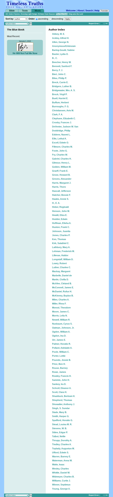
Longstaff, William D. (62, 259)
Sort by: (10, 19)
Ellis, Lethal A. (59, 138)
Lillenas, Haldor (60, 255)
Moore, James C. (60, 311)
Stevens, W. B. (59, 428)
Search (89, 10)
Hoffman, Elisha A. (61, 223)
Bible (12, 11)
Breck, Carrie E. (60, 82)
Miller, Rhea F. (59, 303)
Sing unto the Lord (76, 14)
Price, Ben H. (59, 364)
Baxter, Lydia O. (60, 54)
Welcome (71, 10)
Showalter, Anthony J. (63, 404)
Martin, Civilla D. (60, 279)
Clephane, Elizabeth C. (64, 118)
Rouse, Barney (60, 368)
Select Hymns (14, 14)
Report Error (94, 24)
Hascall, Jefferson (61, 191)
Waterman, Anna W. (62, 460)
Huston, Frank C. (61, 227)
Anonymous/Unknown (64, 46)
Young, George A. (61, 489)
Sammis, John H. (61, 380)
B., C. (55, 58)
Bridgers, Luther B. (62, 86)
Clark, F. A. (57, 114)
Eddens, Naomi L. (61, 134)
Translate (104, 11)
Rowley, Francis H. (61, 376)
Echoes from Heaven (46, 14)
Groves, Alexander (61, 179)
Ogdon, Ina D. (59, 336)
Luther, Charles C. (61, 267)
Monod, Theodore (61, 307)
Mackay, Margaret (61, 271)
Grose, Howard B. (61, 175)
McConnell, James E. (63, 287)
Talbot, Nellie (58, 436)
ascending (43, 19)
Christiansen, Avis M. (63, 110)
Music (38, 11)
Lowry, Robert (59, 263)
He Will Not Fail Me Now (25, 53)
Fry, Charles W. (60, 155)
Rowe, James (59, 372)
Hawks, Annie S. (60, 199)
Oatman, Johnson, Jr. (63, 328)
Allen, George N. (60, 42)
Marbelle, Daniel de (62, 275)
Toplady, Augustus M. (63, 448)
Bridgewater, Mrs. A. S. (63, 90)
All (7, 14)
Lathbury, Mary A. (61, 247)
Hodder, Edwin (59, 219)
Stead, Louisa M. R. (62, 424)
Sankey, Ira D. (59, 384)
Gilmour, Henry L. (61, 163)
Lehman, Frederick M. (63, 251)
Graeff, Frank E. (60, 171)
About (80, 10)
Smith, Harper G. (60, 416)
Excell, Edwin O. (60, 142)
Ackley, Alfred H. (60, 38)
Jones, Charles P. (61, 235)
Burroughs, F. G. (60, 106)
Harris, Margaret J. (61, 183)
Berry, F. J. (57, 70)
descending (57, 19)
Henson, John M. (61, 211)
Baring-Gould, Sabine (63, 50)
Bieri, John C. (59, 74)
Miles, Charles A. (60, 299)
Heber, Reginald (60, 207)
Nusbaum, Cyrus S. (62, 324)
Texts (25, 11)
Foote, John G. (59, 151)
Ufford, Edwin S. (60, 452)
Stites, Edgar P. (60, 432)
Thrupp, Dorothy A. (62, 440)
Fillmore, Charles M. (62, 147)
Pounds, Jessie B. (61, 360)
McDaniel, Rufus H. (62, 291)
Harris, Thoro (59, 187)
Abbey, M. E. (58, 34)
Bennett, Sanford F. (62, 66)
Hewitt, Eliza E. (59, 215)
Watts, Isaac (58, 464)
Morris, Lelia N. (60, 315)
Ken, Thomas (59, 239)
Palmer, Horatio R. (61, 344)
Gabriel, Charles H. (62, 159)
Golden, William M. (61, 167)
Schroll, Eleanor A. (61, 388)
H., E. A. (56, 203)
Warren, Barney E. (61, 456)
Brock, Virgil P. (59, 94)
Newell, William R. (61, 320)
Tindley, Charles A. (62, 444)
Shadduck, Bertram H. (63, 396)
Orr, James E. (59, 340)
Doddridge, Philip (61, 130)
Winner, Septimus (61, 484)
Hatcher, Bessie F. (61, 195)
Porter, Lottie (58, 356)
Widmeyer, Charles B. (63, 476)
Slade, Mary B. (59, 412)
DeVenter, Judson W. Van (65, 126)
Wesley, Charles (60, 468)
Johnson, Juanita (61, 231)
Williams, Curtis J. (61, 480)
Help (97, 10)
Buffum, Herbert (60, 102)
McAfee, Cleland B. (62, 283)
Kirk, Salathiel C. (60, 243)
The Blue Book (62, 14)
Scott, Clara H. (59, 392)
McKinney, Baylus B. (63, 295)
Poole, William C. (60, 352)
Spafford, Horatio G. (62, 420)
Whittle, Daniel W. (61, 472)
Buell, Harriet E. (60, 98)
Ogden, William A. (61, 332)
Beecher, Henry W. (61, 62)
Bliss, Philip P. (59, 78)
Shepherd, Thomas (62, 400)
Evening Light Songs (29, 14)
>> (106, 24)
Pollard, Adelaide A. (62, 348)
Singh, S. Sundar (61, 408)
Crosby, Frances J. (62, 122)
